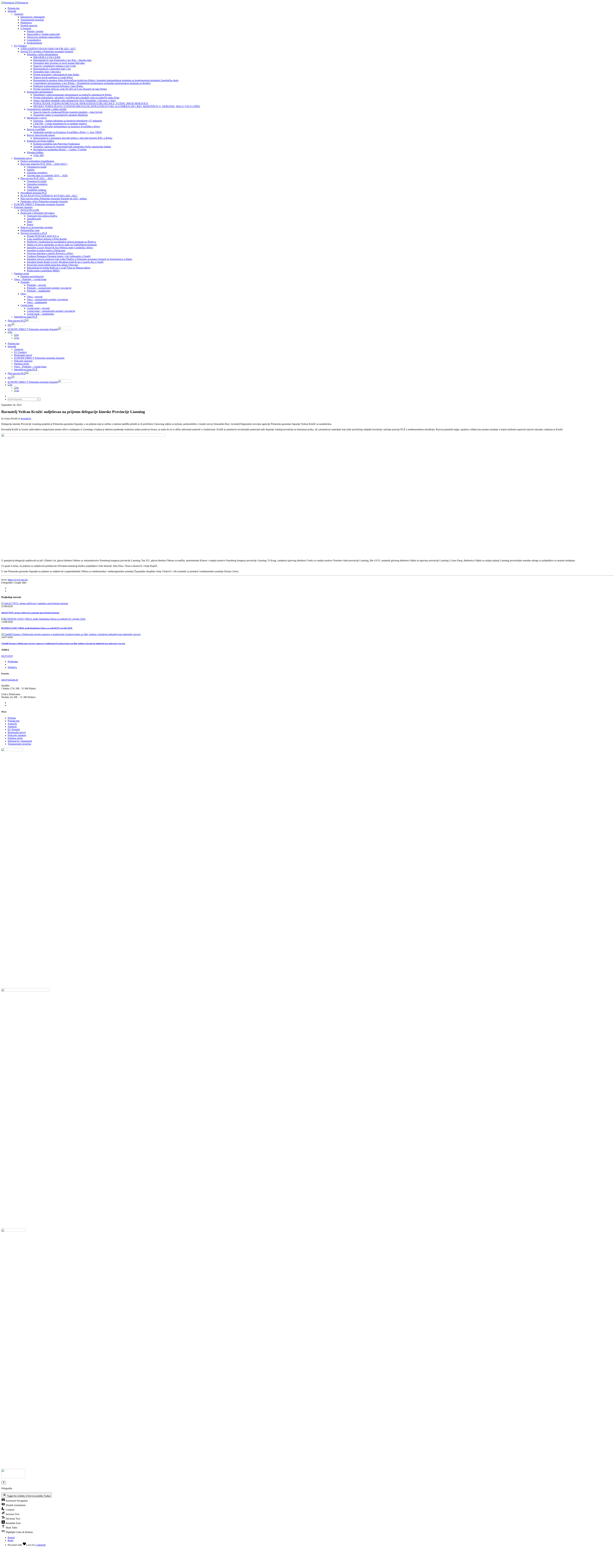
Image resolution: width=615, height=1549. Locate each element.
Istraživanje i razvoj (37, 117)
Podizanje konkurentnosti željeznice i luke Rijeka (58, 86)
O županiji (25, 28)
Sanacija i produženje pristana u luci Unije (54, 66)
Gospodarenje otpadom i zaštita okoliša (46, 109)
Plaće (29, 221)
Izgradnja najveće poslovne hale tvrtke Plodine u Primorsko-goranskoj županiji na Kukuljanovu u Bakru (79, 259)
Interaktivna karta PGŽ (25, 316)
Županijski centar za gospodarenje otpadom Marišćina (60, 115)
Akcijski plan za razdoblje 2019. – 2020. (47, 175)
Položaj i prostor (35, 31)
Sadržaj (30, 169)
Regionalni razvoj (23, 158)
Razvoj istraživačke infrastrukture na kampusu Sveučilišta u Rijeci (66, 126)
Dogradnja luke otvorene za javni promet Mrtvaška (59, 63)
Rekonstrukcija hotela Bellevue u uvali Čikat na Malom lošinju (58, 267)
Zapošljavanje (34, 218)
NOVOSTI (7, 656)
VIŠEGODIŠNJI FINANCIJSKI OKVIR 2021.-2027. (48, 48)
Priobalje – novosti (36, 285)
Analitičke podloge (36, 190)
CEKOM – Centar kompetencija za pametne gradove (60, 123)
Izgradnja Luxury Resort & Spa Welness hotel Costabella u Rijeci (60, 247)
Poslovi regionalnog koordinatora (37, 161)
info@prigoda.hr (9, 679)
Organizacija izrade (36, 166)
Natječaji (12, 726)
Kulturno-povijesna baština (40, 141)
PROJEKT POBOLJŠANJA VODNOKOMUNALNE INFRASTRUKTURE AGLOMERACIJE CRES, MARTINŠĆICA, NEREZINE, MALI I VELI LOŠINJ (116, 106)
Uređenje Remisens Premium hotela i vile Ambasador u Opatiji (58, 256)
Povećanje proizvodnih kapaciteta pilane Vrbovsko (52, 265)
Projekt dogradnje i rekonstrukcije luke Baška (56, 74)
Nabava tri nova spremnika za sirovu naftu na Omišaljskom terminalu (62, 244)
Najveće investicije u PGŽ (33, 233)
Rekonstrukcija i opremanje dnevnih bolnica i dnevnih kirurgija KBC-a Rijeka (72, 138)
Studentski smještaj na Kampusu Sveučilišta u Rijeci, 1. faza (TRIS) (67, 132)
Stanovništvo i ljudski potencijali (43, 34)
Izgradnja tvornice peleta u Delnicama (46, 250)
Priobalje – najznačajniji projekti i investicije (49, 288)
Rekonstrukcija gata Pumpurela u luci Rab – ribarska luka (62, 60)
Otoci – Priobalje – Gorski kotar (30, 279)
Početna (12, 718)
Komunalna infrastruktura (40, 92)
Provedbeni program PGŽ (33, 192)
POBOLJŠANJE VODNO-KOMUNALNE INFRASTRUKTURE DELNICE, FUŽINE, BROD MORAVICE (90, 103)
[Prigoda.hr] (14, 2)
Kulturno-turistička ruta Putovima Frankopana (56, 143)
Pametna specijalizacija (32, 276)
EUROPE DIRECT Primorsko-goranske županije (39, 204)
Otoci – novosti (34, 296)
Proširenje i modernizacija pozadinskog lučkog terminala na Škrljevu (61, 241)
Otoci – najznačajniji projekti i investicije (47, 299)
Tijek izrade (33, 187)
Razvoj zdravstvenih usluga (41, 135)
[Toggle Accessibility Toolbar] (3, 1482)
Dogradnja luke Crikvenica (47, 71)
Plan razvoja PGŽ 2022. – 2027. (36, 178)
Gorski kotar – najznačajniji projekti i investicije (51, 311)
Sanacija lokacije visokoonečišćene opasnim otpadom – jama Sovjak (67, 112)
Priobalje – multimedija (38, 290)
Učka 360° (38, 155)
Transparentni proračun (32, 19)
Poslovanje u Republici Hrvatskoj (37, 213)
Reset (10, 1540)
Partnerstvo (26, 22)
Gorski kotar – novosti (38, 308)
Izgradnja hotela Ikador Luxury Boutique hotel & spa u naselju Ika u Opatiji (65, 262)
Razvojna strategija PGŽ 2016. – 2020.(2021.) (43, 164)
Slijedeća (12, 667)
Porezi (30, 224)
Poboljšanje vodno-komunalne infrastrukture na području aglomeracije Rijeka (72, 94)
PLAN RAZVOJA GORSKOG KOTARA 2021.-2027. (49, 195)
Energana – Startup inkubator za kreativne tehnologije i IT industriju (67, 120)
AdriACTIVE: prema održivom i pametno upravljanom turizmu (30, 612)
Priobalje (24, 282)
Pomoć (11, 1537)
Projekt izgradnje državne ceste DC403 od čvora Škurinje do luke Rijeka (70, 89)
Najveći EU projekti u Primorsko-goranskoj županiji (46, 51)
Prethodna (13, 661)
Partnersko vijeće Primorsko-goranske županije (44, 201)
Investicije (26, 418)
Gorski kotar (26, 305)
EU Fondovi (20, 45)
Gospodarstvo (34, 40)
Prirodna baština (35, 152)
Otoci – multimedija (37, 302)
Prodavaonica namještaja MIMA (43, 270)
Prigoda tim (13, 720)
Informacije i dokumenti (32, 17)
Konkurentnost (34, 42)
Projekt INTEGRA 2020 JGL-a (43, 236)
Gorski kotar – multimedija (40, 314)
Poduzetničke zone (30, 230)
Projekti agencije (28, 25)
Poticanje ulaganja (23, 207)
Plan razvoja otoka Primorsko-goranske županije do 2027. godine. (53, 198)
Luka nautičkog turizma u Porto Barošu (47, 239)
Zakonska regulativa (37, 172)
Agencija (18, 14)
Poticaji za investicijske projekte (36, 227)
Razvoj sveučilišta (36, 129)
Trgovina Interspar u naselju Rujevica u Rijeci (50, 253)
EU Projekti (14, 729)
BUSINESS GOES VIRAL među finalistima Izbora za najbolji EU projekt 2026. (37, 628)
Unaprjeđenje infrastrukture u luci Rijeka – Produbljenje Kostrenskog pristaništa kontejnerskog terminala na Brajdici (92, 83)
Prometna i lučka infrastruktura (42, 54)
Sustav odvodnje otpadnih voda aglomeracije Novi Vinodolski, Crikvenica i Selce (74, 100)
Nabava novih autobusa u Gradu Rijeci (53, 77)
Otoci (23, 293)
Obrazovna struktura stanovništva (44, 37)
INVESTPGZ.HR (29, 210)
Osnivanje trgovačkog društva (42, 216)
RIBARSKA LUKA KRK (47, 57)
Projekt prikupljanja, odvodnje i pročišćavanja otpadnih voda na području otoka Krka (76, 97)
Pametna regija (21, 273)
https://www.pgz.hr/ (18, 579)
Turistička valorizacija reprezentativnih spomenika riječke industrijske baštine (72, 146)
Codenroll (40, 1545)
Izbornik (12, 11)
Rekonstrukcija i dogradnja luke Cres (52, 68)
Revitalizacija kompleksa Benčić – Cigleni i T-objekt (59, 149)
